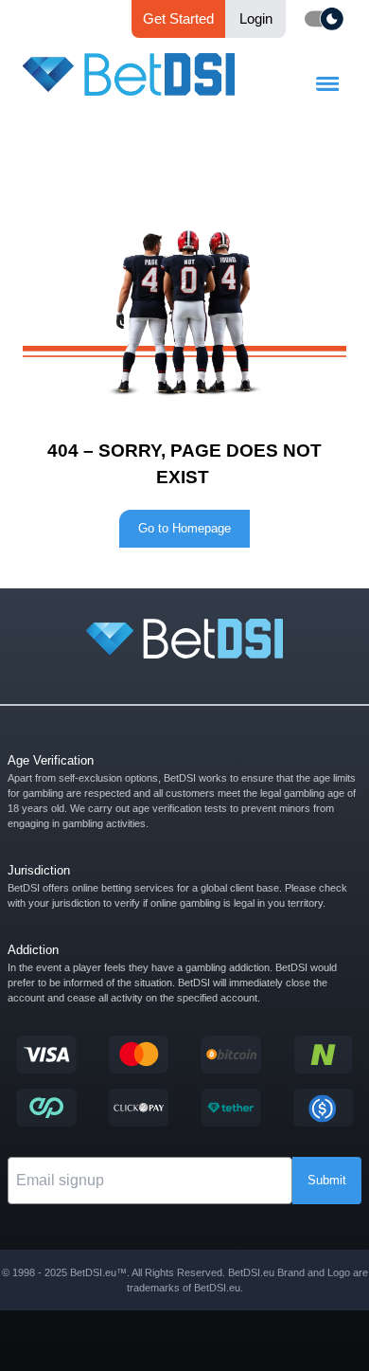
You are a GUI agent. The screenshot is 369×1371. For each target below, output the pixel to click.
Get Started (178, 18)
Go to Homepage (184, 528)
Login (255, 18)
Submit (327, 1180)
